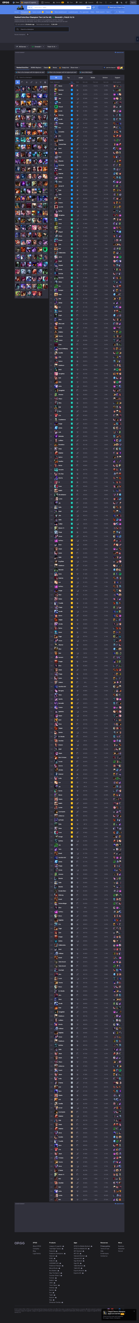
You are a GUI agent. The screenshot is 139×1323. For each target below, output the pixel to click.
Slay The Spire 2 (54, 1273)
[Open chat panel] (137, 39)
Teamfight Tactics (55, 1248)
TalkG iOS (77, 1268)
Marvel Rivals (53, 1268)
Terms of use (105, 1248)
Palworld (52, 1251)
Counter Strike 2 (54, 1275)
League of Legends (30, 2)
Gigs (50, 1300)
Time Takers (53, 1285)
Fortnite (51, 1278)
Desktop (52, 1288)
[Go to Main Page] (6, 2)
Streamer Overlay (55, 1302)
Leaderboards (73, 12)
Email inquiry (105, 1253)
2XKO (51, 1283)
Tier (72, 82)
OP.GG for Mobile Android (82, 1246)
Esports (51, 1297)
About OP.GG (37, 1246)
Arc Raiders (53, 1270)
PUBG (51, 1258)
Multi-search (100, 12)
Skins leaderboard (61, 12)
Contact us (104, 1256)
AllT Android (78, 1251)
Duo (50, 1292)
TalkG (51, 1295)
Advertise (121, 1248)
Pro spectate (84, 12)
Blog (34, 1251)
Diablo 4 (51, 1280)
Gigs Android (78, 1261)
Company (36, 1248)
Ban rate (106, 82)
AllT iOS (76, 1253)
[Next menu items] (113, 12)
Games (51, 1290)
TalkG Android (78, 1266)
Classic (49, 12)
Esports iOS (77, 1273)
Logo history (37, 1253)
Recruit (120, 1251)
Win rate (85, 82)
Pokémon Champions (56, 1253)
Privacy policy (105, 1246)
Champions (25, 12)
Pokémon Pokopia (55, 1266)
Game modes (37, 12)
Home (17, 12)
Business (121, 1246)
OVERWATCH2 (54, 1263)
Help (102, 1251)
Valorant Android (79, 1256)
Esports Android (79, 1270)
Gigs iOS (76, 1263)
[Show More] (117, 2)
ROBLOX (52, 1261)
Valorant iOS (78, 1258)
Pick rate (95, 82)
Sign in (133, 2)
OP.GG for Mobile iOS (80, 1248)
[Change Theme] (122, 2)
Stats (92, 12)
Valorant (52, 1256)
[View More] (111, 2)
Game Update (111, 12)
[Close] (134, 1311)
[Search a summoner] (88, 7)
